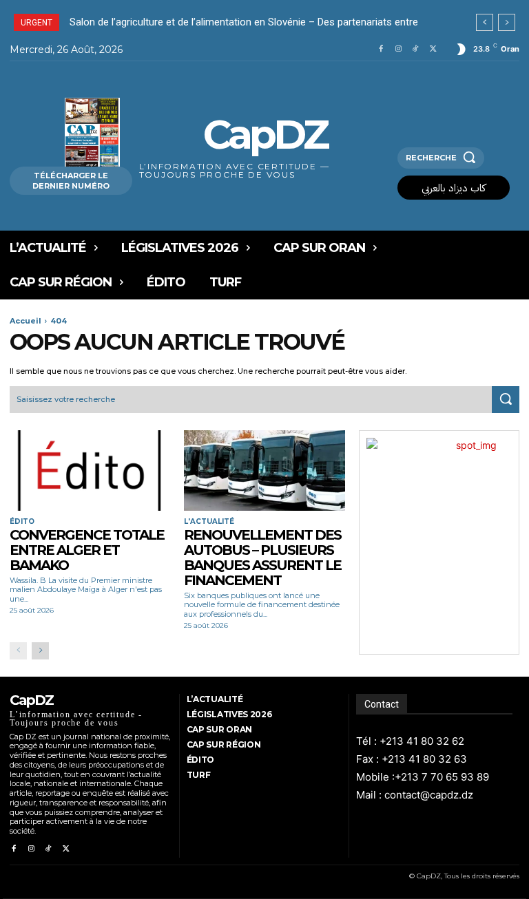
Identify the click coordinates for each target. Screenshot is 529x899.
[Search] (505, 400)
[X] (433, 49)
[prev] (484, 22)
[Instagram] (398, 49)
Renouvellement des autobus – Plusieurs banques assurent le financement (262, 558)
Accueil (25, 321)
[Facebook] (380, 49)
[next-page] (40, 650)
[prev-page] (18, 650)
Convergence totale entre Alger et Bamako (87, 550)
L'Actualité (209, 522)
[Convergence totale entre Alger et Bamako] (90, 470)
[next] (506, 22)
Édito (22, 522)
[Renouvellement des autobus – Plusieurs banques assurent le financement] (264, 470)
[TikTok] (416, 49)
